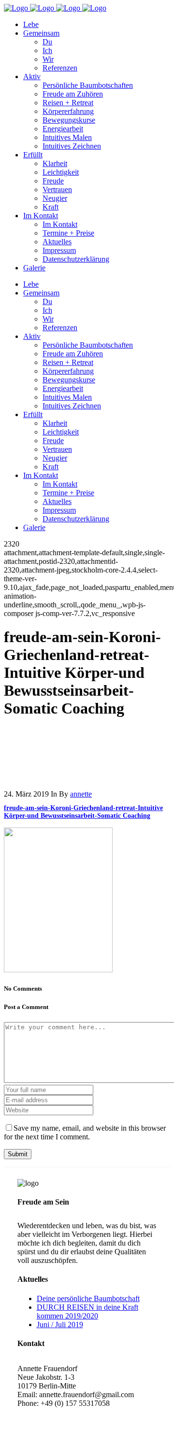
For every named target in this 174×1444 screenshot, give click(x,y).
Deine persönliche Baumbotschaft (88, 1298)
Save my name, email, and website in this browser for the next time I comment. (85, 1132)
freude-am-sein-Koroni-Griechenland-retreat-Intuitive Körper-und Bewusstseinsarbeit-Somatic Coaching (83, 811)
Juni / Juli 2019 (60, 1324)
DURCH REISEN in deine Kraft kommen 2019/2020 (87, 1311)
